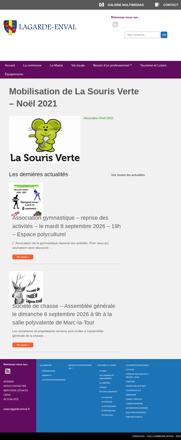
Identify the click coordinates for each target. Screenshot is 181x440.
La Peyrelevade (109, 406)
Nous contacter (15, 386)
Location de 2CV (133, 390)
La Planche (107, 398)
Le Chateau (107, 402)
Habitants (46, 375)
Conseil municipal (134, 404)
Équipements (14, 74)
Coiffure (130, 382)
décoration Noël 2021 (99, 118)
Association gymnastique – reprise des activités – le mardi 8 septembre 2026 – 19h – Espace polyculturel (66, 226)
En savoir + (23, 257)
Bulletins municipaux (136, 413)
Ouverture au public (136, 386)
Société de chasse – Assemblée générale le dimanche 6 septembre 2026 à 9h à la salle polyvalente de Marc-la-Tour (63, 314)
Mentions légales (16, 390)
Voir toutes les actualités (128, 175)
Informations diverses (137, 408)
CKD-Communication (160, 436)
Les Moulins (107, 415)
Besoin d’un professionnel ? (112, 65)
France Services (134, 399)
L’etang (102, 371)
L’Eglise (103, 387)
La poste (130, 370)
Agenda (9, 381)
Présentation (48, 371)
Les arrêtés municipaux (137, 365)
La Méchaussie (108, 411)
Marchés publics (134, 417)
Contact (170, 5)
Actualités (11, 399)
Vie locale (78, 65)
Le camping (104, 383)
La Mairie (56, 65)
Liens (7, 394)
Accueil (10, 65)
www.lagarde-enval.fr (17, 409)
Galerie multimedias (126, 5)
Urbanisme (131, 395)
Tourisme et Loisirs (153, 65)
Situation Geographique (54, 380)
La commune (32, 65)
